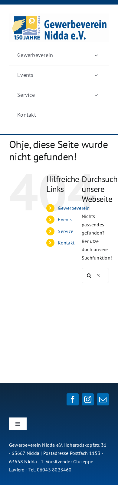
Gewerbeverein (74, 208)
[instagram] (88, 399)
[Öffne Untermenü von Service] (96, 95)
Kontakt (66, 243)
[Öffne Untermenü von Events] (96, 75)
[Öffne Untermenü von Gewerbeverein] (96, 55)
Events (65, 219)
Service (65, 231)
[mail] (103, 399)
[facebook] (73, 399)
